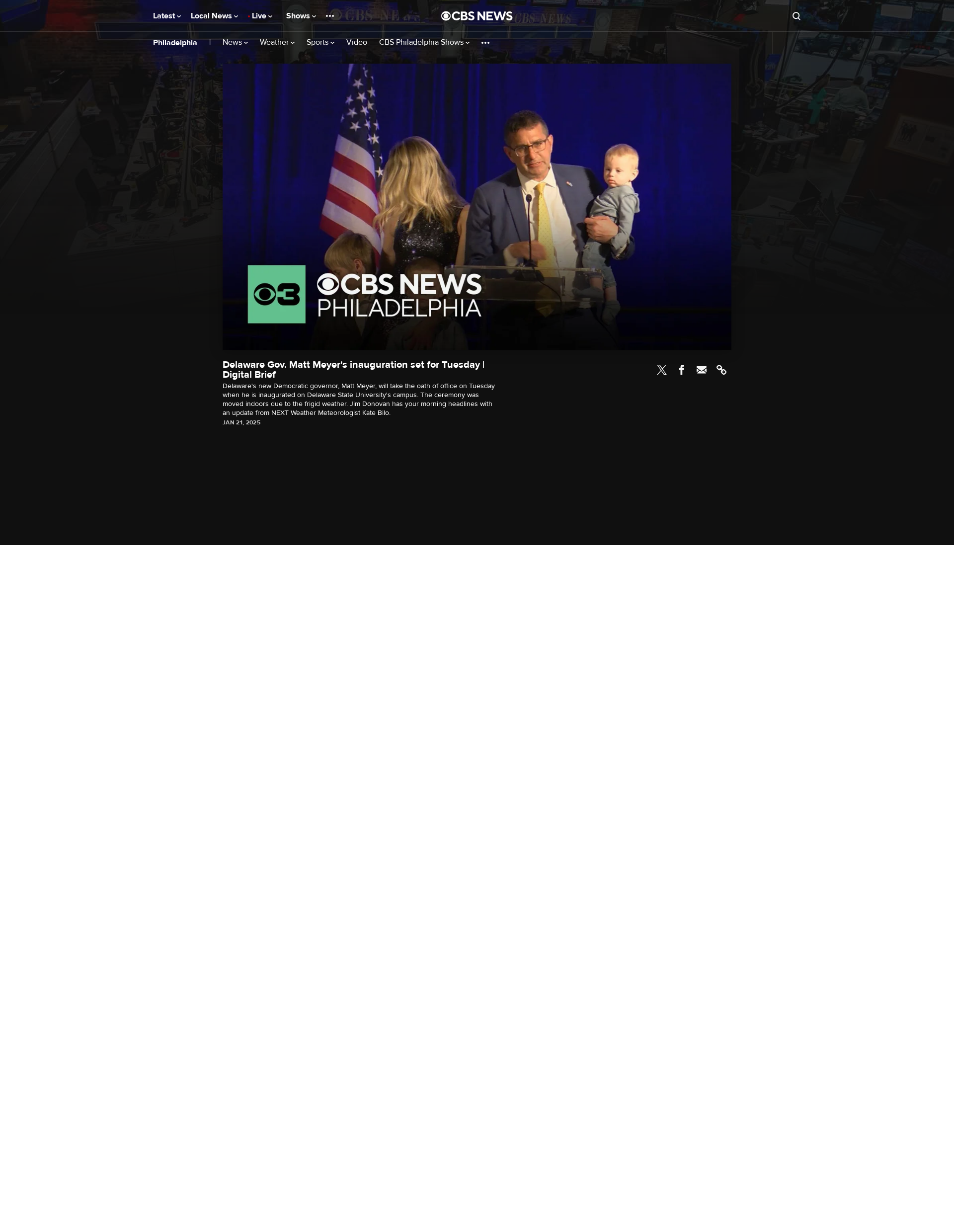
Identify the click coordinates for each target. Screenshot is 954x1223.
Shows (299, 16)
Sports (318, 42)
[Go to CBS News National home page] (477, 16)
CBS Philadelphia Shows (422, 42)
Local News (212, 16)
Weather (275, 42)
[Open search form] (796, 15)
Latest (165, 16)
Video (356, 42)
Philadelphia (175, 43)
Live (260, 16)
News (233, 42)
